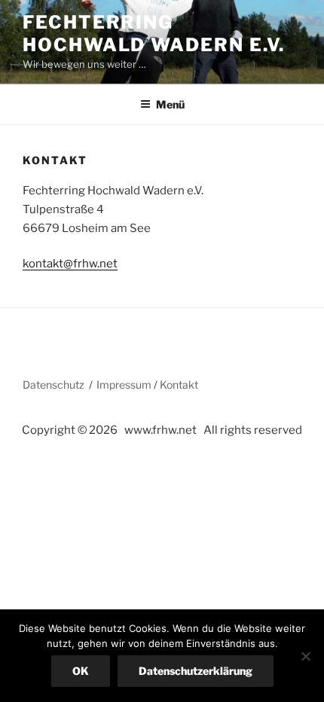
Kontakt (179, 384)
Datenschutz (53, 384)
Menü (170, 104)
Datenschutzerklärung (195, 670)
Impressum (123, 384)
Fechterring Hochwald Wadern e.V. (154, 33)
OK (80, 670)
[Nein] (305, 656)
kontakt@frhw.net (70, 263)
